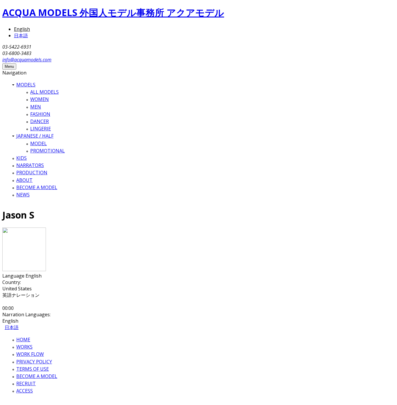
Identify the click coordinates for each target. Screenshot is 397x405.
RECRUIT (26, 383)
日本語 (21, 35)
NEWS (23, 194)
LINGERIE (40, 128)
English (22, 29)
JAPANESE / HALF (34, 136)
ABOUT (24, 180)
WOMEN (39, 99)
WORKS (24, 347)
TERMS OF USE (32, 369)
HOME (23, 339)
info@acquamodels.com (26, 59)
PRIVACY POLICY (34, 361)
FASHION (40, 114)
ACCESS (24, 391)
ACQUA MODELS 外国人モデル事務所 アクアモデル (113, 12)
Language (14, 276)
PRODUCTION (31, 172)
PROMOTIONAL (47, 151)
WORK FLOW (30, 354)
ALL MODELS (44, 92)
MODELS (25, 84)
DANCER (39, 121)
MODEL (38, 143)
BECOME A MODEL (36, 187)
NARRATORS (30, 165)
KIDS (21, 158)
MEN (35, 107)
